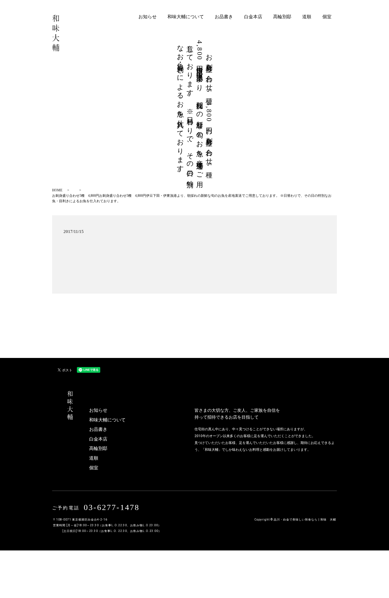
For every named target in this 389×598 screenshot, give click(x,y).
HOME (57, 190)
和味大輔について (185, 16)
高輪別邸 (282, 16)
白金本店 (253, 16)
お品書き (224, 16)
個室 (326, 16)
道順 (306, 16)
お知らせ (147, 16)
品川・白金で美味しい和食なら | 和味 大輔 (305, 519)
